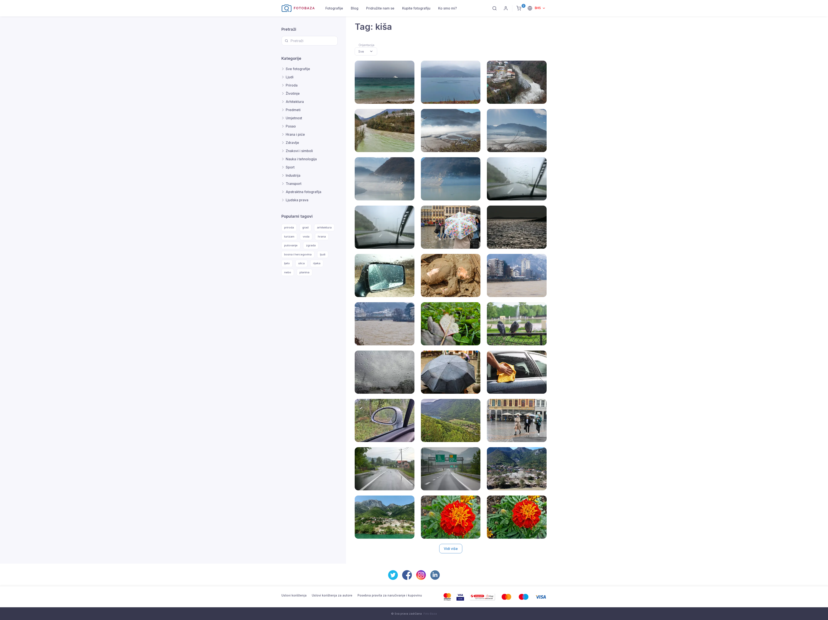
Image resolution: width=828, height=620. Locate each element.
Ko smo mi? (447, 8)
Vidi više (451, 548)
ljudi (322, 254)
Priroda (292, 85)
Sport (290, 167)
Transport (293, 183)
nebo (287, 272)
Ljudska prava (297, 200)
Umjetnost (294, 118)
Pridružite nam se (380, 8)
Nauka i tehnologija (301, 159)
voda (306, 236)
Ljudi (289, 77)
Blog (354, 8)
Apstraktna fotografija (303, 192)
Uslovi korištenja (294, 595)
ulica (301, 263)
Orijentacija (366, 45)
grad (305, 227)
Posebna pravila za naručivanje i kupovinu (390, 595)
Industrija (293, 175)
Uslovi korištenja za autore (332, 595)
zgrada (311, 245)
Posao (291, 126)
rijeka (316, 263)
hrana (322, 236)
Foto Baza (430, 613)
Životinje (293, 93)
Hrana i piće (295, 134)
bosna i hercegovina (298, 254)
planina (304, 272)
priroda (289, 227)
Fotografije (334, 8)
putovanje (291, 245)
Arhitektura (295, 101)
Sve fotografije (298, 69)
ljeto (287, 263)
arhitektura (324, 227)
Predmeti (293, 110)
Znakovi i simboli (299, 151)
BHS (538, 8)
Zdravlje (292, 142)
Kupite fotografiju (416, 8)
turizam (289, 236)
